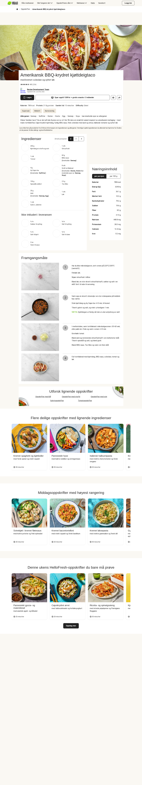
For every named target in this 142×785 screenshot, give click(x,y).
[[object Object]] (113, 97)
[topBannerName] (71, 19)
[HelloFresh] (13, 3)
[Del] (119, 97)
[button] (52, 139)
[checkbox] (21, 84)
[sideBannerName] (106, 148)
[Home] (17, 9)
